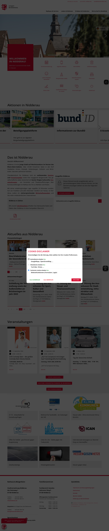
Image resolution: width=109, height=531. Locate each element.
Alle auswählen (35, 280)
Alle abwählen (48, 280)
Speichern (76, 280)
